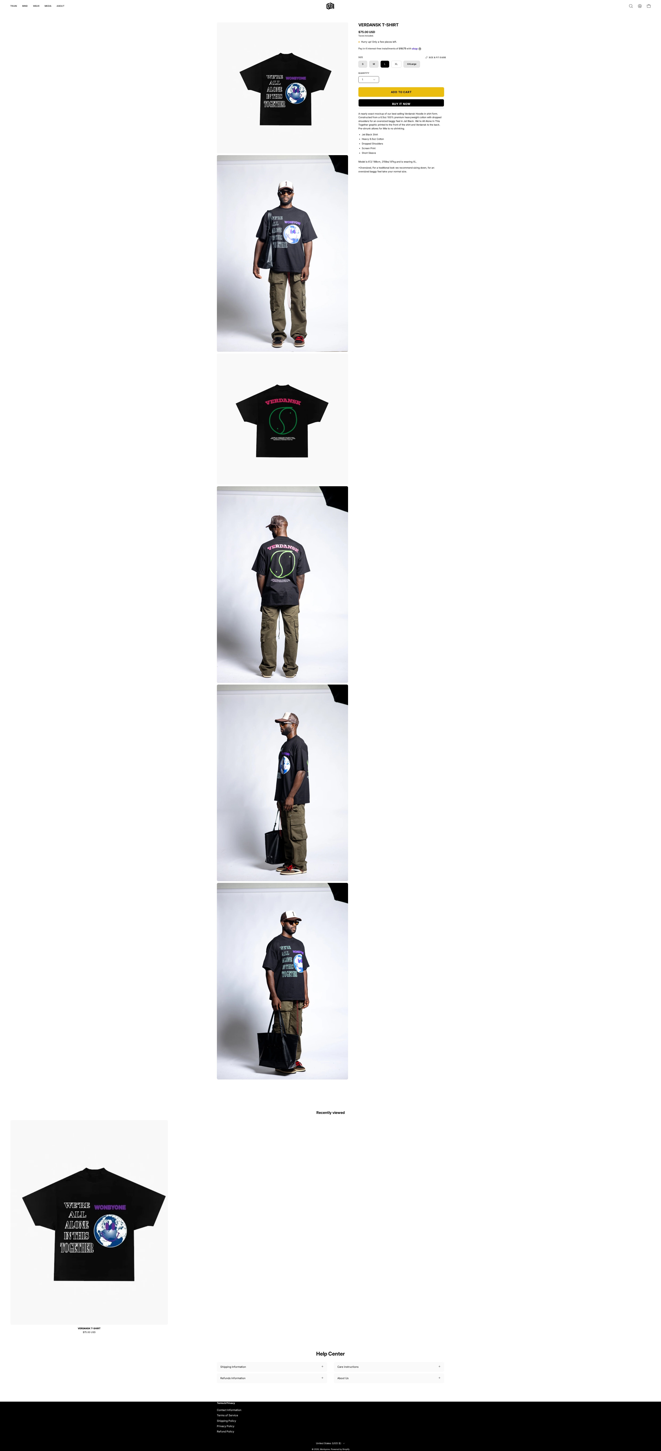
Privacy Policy (225, 1426)
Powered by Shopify (340, 1449)
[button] (14, 6)
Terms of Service (227, 1415)
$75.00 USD (89, 1332)
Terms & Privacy (226, 1403)
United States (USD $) (328, 1443)
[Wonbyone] (331, 6)
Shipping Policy (226, 1420)
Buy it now (401, 104)
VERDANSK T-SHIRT (89, 1328)
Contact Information (229, 1410)
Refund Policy (225, 1431)
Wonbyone (325, 1449)
